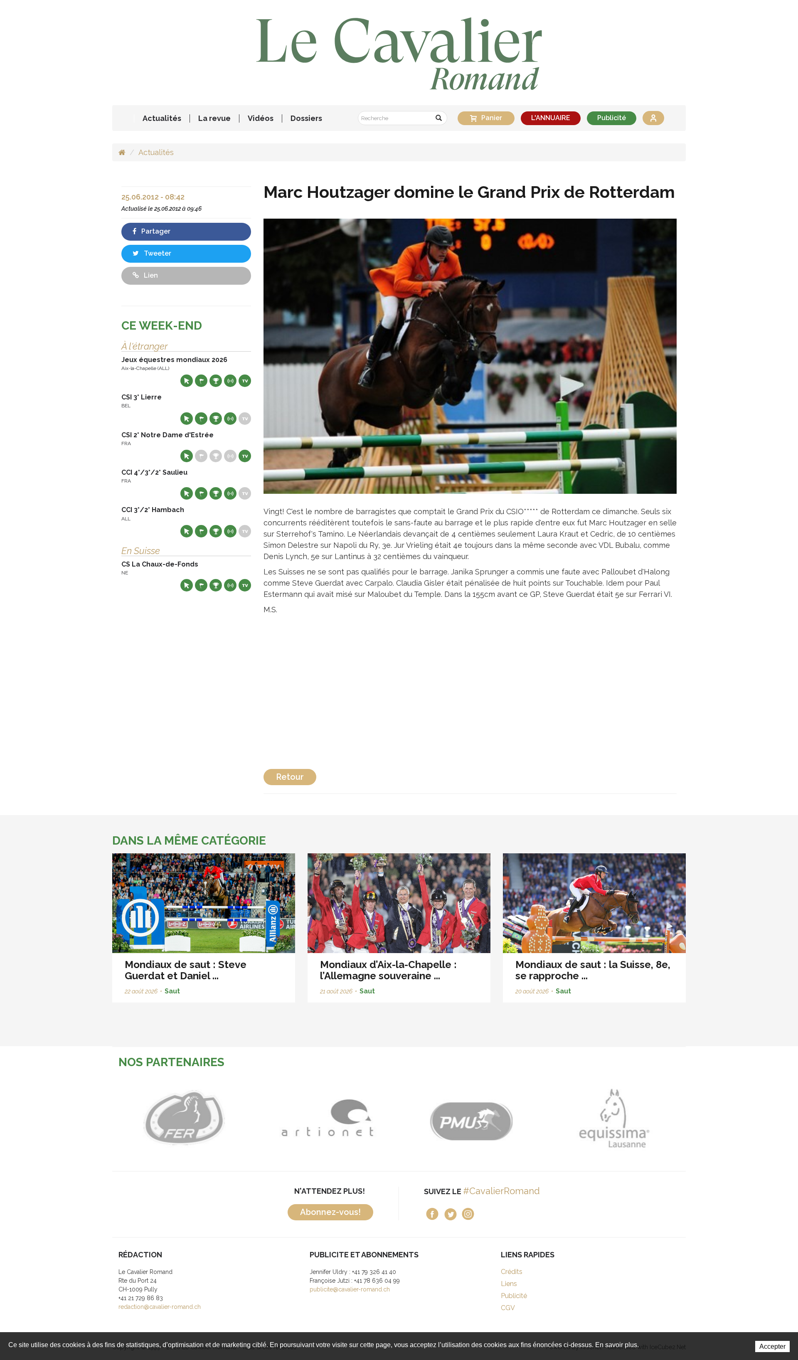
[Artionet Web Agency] (327, 1118)
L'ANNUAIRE (550, 118)
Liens (509, 1284)
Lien (150, 275)
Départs (201, 380)
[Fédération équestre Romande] (183, 1118)
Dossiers (306, 118)
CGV (508, 1308)
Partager (155, 231)
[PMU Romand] (470, 1118)
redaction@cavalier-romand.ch (159, 1306)
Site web (186, 380)
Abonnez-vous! (330, 1212)
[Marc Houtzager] (470, 355)
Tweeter (156, 253)
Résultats (215, 380)
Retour (290, 777)
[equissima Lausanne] (614, 1118)
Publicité (611, 118)
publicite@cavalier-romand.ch (350, 1289)
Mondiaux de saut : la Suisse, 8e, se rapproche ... (592, 969)
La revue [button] (214, 118)
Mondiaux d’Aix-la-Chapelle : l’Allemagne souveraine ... (388, 969)
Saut (172, 991)
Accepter (772, 1346)
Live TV (245, 380)
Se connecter (653, 118)
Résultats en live (230, 380)
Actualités (162, 118)
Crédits (511, 1272)
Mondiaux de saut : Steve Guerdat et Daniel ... (185, 969)
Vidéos (260, 118)
